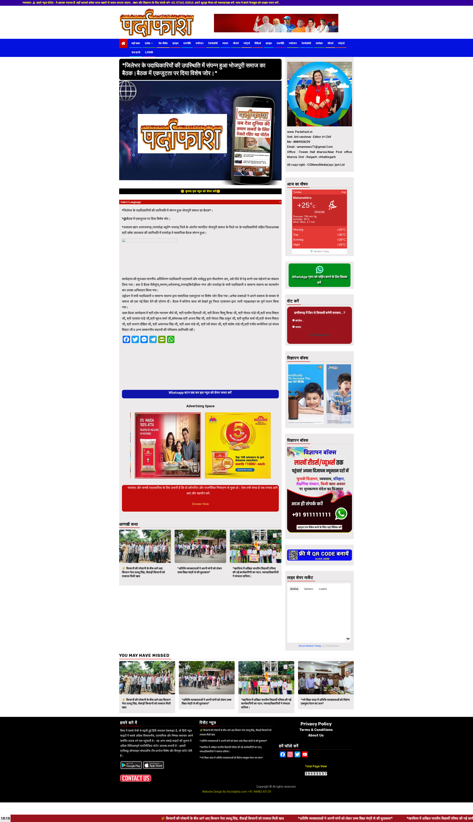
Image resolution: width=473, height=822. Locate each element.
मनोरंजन (199, 43)
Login (149, 52)
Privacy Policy (316, 723)
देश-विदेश (163, 43)
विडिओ (258, 43)
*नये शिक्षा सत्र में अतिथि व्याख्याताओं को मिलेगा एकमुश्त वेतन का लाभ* (231, 757)
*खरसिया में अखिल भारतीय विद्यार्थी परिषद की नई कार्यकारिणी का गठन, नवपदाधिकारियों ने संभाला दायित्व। (256, 572)
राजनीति (187, 43)
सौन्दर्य (236, 43)
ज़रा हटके (136, 52)
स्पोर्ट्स (247, 43)
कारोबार (319, 43)
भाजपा (298, 327)
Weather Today (321, 251)
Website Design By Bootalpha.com (224, 791)
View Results (319, 335)
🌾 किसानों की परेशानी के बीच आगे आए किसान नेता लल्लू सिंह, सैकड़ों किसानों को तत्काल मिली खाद (143, 572)
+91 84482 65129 (259, 791)
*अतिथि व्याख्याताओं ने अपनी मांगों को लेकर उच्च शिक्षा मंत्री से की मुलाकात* (199, 570)
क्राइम (175, 43)
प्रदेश (147, 43)
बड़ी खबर (136, 43)
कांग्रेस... (299, 320)
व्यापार (225, 43)
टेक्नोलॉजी (213, 43)
